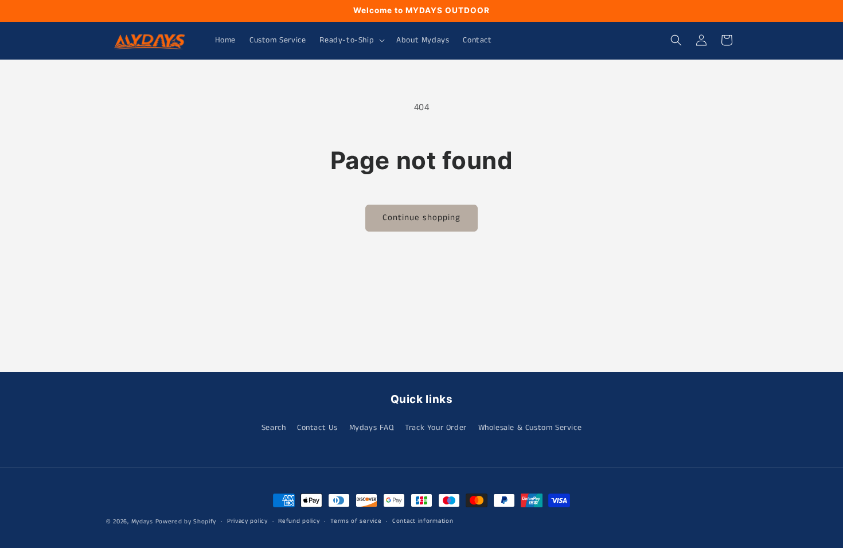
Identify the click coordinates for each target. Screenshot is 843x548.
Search (274, 427)
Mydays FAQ (371, 427)
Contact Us (317, 427)
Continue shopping (421, 218)
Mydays (142, 521)
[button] (351, 40)
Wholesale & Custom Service (530, 427)
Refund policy (298, 521)
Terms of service (355, 521)
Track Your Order (436, 427)
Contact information (422, 521)
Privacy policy (247, 521)
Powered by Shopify (186, 521)
